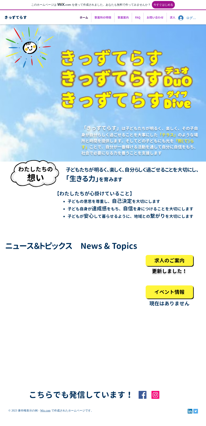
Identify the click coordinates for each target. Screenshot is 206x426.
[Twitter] (195, 411)
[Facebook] (142, 395)
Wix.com (45, 410)
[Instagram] (155, 395)
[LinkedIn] (190, 411)
